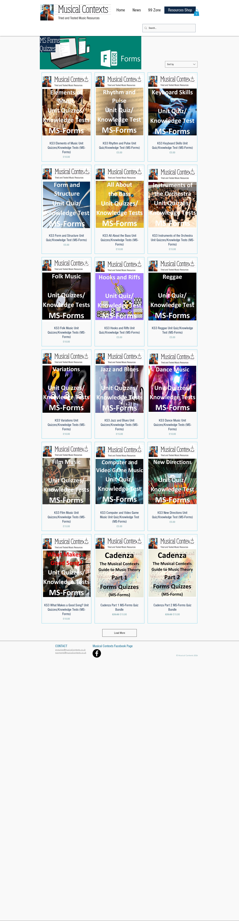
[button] (196, 12)
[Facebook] (97, 653)
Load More (119, 633)
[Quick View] (66, 106)
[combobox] (181, 64)
